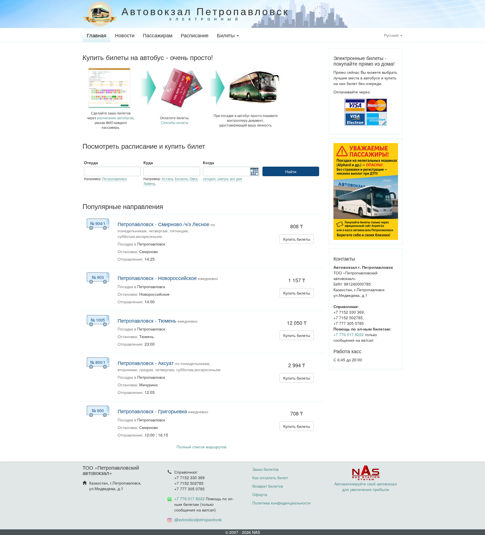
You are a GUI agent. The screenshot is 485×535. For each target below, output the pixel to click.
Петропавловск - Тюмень (147, 320)
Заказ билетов (265, 469)
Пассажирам (157, 35)
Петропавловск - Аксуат (146, 362)
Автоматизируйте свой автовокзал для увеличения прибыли (365, 486)
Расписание (195, 35)
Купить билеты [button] (296, 239)
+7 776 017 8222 (348, 334)
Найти (290, 171)
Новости (124, 35)
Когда (208, 162)
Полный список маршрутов (201, 446)
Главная (96, 35)
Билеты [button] (226, 35)
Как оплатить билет (270, 477)
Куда (148, 162)
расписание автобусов (115, 117)
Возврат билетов (267, 486)
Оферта (259, 494)
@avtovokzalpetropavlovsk (198, 519)
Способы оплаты (174, 122)
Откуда (91, 162)
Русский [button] (392, 35)
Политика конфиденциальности (281, 503)
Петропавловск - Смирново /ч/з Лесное (163, 224)
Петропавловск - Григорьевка (152, 411)
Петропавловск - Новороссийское (157, 277)
